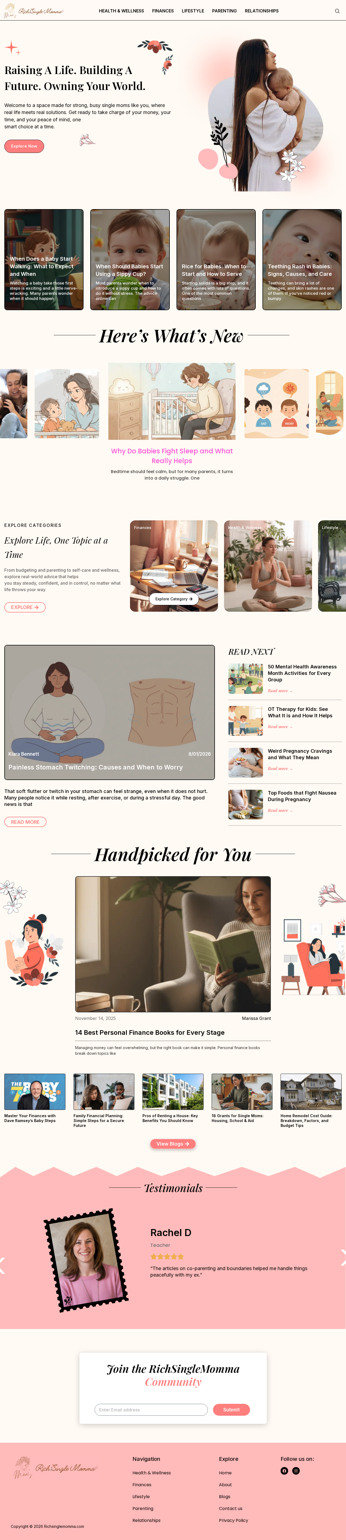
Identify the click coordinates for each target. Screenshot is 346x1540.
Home (225, 1473)
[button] (3, 420)
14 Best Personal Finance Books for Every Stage (150, 1032)
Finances (163, 11)
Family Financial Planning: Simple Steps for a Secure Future (99, 1120)
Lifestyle (193, 11)
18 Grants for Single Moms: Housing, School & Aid (238, 1118)
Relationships (262, 11)
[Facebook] (284, 1471)
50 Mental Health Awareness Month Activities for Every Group (302, 673)
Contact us (230, 1508)
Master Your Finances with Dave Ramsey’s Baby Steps (30, 1118)
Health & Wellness (121, 11)
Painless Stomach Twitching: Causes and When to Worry (95, 767)
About (225, 1485)
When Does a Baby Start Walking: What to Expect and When (41, 266)
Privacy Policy (233, 1520)
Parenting (224, 11)
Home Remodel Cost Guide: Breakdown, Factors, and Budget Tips (306, 1120)
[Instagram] (296, 1471)
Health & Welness (245, 527)
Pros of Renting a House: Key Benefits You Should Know (170, 1118)
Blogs (224, 1497)
